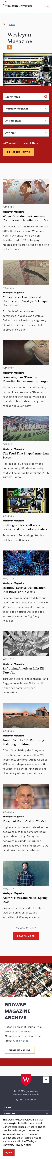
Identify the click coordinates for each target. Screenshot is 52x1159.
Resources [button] (9, 1113)
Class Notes (21, 1040)
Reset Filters (30, 143)
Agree (8, 1152)
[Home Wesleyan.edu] (7, 4)
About (12, 24)
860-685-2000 (28, 1100)
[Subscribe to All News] (9, 47)
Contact (8, 1107)
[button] (46, 6)
